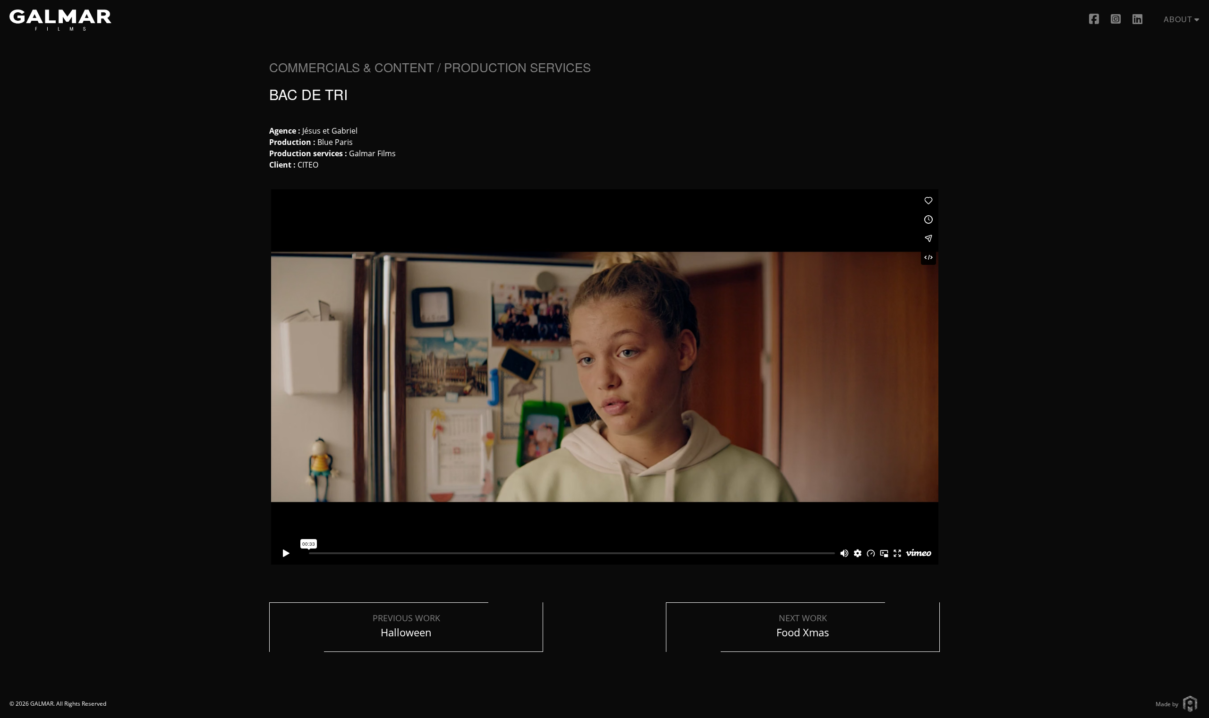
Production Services (517, 67)
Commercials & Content (351, 67)
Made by (1167, 704)
